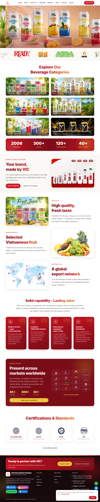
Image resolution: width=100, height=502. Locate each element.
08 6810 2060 (79, 486)
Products (33, 2)
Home (20, 2)
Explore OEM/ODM (13, 186)
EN (71, 3)
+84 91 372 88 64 (81, 489)
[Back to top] (4, 499)
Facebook (12, 487)
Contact (64, 2)
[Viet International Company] (7, 2)
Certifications (57, 476)
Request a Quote (65, 464)
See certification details (50, 448)
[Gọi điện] (96, 483)
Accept (93, 497)
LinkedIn (24, 491)
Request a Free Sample (31, 186)
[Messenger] (96, 488)
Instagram (24, 487)
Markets (50, 2)
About (26, 2)
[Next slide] (97, 26)
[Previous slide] (3, 26)
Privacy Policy (65, 494)
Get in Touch (89, 2)
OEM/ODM (42, 2)
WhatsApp (13, 491)
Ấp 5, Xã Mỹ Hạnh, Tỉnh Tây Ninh (79, 482)
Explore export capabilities (29, 400)
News (57, 2)
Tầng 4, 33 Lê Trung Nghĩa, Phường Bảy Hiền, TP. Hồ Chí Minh (82, 477)
